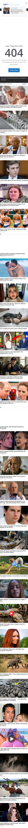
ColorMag (22, 78)
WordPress (3, 80)
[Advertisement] (14, 26)
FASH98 (11, 78)
